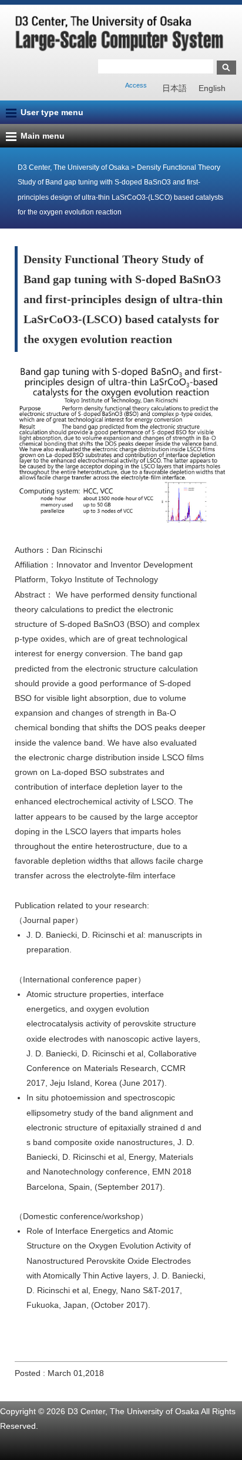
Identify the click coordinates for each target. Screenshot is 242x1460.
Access (136, 85)
